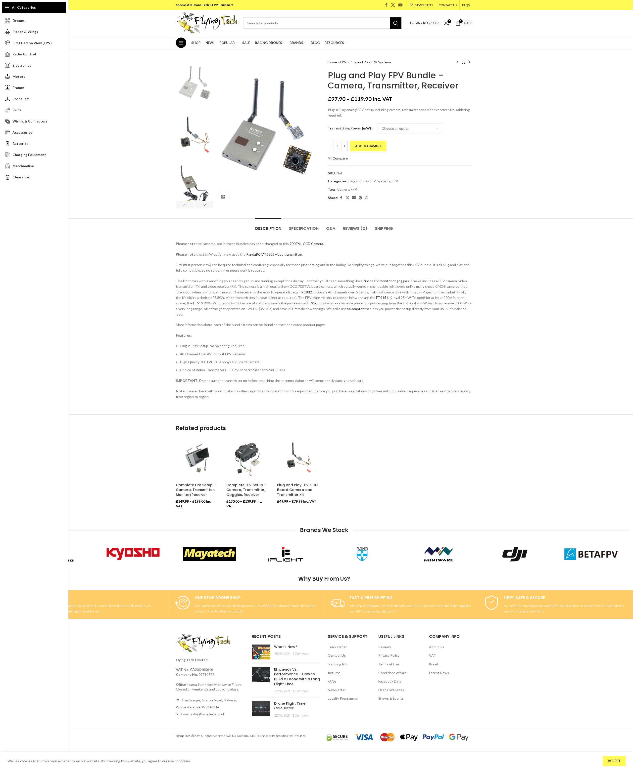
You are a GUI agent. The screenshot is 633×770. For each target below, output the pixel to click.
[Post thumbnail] (261, 652)
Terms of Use (388, 664)
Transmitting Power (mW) (349, 128)
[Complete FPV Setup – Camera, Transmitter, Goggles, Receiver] (248, 459)
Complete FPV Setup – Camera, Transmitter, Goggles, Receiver (246, 490)
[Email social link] (354, 198)
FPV (343, 62)
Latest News (439, 673)
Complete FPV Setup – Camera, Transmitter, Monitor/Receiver (196, 490)
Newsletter (337, 690)
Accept (614, 761)
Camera (343, 189)
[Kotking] (362, 554)
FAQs (332, 681)
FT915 (381, 297)
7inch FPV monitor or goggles (386, 281)
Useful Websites (391, 690)
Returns (334, 673)
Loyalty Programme (343, 698)
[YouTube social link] (400, 5)
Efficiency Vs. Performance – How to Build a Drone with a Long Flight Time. (297, 677)
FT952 (198, 303)
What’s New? (285, 646)
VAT (432, 655)
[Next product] (469, 62)
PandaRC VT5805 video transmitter (274, 254)
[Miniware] (438, 554)
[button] (185, 204)
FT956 (312, 303)
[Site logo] (207, 22)
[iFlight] (286, 554)
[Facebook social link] (386, 5)
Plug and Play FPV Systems (370, 62)
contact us (90, 611)
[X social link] (392, 5)
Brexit (433, 664)
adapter (357, 309)
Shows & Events (391, 698)
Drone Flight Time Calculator (289, 706)
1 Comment (300, 654)
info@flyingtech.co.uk (208, 714)
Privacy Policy (388, 655)
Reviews (384, 647)
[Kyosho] (133, 554)
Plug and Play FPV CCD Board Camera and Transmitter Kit (297, 490)
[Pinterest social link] (360, 198)
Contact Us (337, 655)
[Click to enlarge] (223, 196)
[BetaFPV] (591, 554)
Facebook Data (389, 681)
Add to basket (368, 146)
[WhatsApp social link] (367, 198)
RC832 (306, 292)
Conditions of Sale (392, 673)
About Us (436, 647)
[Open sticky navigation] (181, 43)
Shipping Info (338, 664)
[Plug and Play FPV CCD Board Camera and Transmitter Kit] (298, 459)
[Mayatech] (209, 554)
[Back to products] (463, 62)
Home (332, 62)
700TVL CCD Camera (306, 244)
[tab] (268, 226)
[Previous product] (457, 62)
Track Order (337, 647)
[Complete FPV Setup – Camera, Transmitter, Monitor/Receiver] (197, 459)
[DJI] (515, 554)
